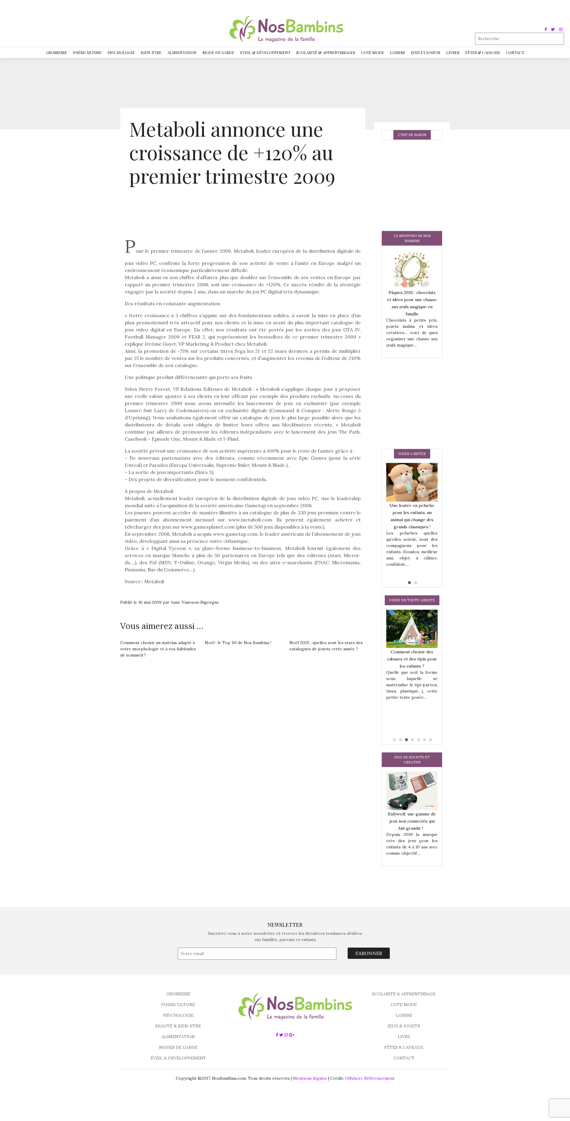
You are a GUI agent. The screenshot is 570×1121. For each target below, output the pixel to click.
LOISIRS (404, 1015)
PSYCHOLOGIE (178, 1015)
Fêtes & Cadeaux (482, 52)
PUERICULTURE (178, 1004)
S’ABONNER (368, 953)
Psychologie (121, 52)
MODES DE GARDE (178, 1047)
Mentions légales (310, 1078)
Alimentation (182, 52)
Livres (452, 52)
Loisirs (397, 52)
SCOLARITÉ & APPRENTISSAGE (404, 994)
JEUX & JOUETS (403, 1026)
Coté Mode (372, 52)
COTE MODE (404, 1004)
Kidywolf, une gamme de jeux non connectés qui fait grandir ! (412, 821)
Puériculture (87, 52)
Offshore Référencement (370, 1078)
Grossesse (56, 52)
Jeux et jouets (425, 52)
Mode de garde (218, 52)
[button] (409, 583)
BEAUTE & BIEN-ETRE (178, 1026)
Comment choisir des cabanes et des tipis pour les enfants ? (412, 659)
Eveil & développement (265, 52)
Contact (515, 52)
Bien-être (151, 52)
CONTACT (403, 1058)
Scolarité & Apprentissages (325, 52)
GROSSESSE (178, 994)
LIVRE (404, 1036)
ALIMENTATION (178, 1036)
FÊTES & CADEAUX (403, 1047)
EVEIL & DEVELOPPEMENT (178, 1058)
